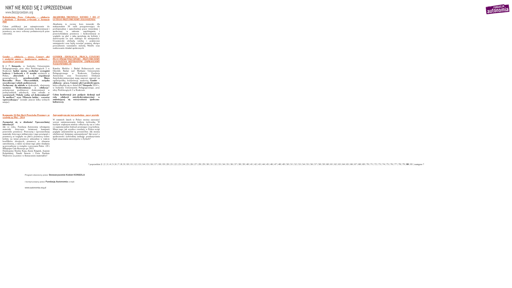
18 (159, 164)
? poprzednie (94, 164)
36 (231, 164)
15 (147, 164)
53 (299, 164)
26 (191, 164)
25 (187, 164)
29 (203, 164)
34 (223, 164)
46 (271, 164)
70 (367, 164)
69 (363, 164)
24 (183, 164)
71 (371, 164)
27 (195, 164)
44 (263, 164)
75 (387, 164)
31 (211, 164)
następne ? (419, 164)
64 (343, 164)
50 (287, 164)
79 (403, 164)
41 (251, 164)
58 (319, 164)
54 (303, 164)
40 (247, 164)
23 (179, 164)
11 (131, 164)
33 (219, 164)
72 (375, 164)
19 (163, 164)
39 (243, 164)
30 (207, 164)
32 (215, 164)
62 (335, 164)
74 (383, 164)
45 (267, 164)
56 (311, 164)
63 (339, 164)
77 (395, 164)
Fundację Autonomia (57, 181)
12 (135, 164)
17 (155, 164)
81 (411, 164)
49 (283, 164)
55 (307, 164)
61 (331, 164)
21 (171, 164)
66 (351, 164)
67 (355, 164)
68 (359, 164)
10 (127, 164)
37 (235, 164)
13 (139, 164)
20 (167, 164)
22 (175, 164)
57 (315, 164)
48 (279, 164)
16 (151, 164)
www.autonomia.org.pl (35, 187)
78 (399, 164)
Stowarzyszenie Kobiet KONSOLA (67, 175)
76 (391, 164)
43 (259, 164)
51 (291, 164)
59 (323, 164)
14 (143, 164)
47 (275, 164)
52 (295, 164)
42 (255, 164)
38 (239, 164)
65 (347, 164)
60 (327, 164)
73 (379, 164)
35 (227, 164)
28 (199, 164)
